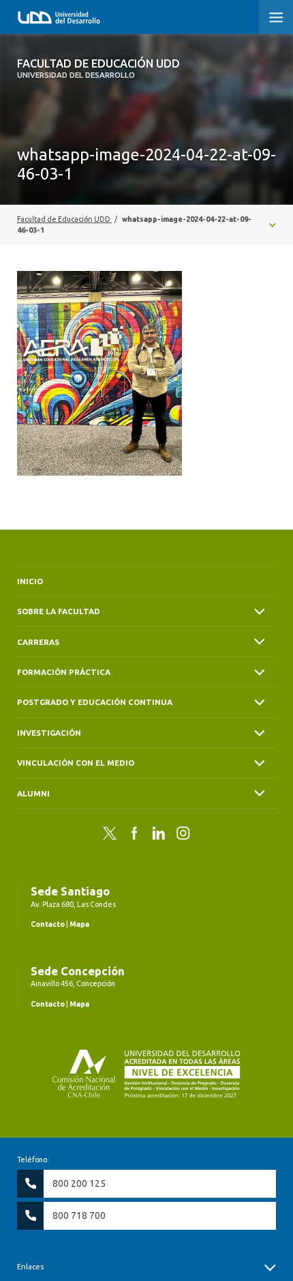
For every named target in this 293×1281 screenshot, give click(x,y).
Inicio (30, 581)
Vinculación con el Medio (75, 762)
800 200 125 (79, 1183)
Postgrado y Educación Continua (94, 701)
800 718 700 (79, 1215)
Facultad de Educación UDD (98, 68)
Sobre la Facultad (58, 611)
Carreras (38, 641)
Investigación (49, 732)
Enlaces (30, 1267)
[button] (276, 17)
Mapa (79, 924)
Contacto (48, 924)
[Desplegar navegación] (146, 224)
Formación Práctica (63, 671)
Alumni (33, 793)
